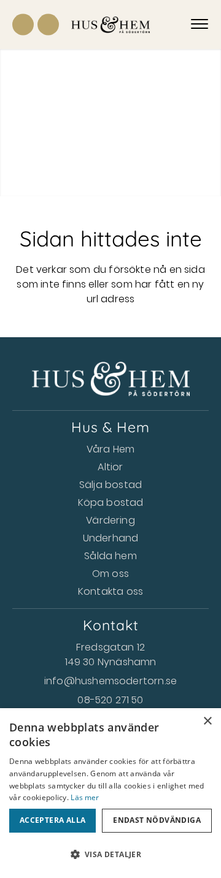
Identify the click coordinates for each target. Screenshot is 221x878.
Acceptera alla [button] (53, 820)
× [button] (207, 721)
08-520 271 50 (110, 700)
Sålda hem (110, 556)
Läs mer (85, 797)
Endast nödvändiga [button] (157, 820)
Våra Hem (110, 449)
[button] (110, 855)
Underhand (111, 538)
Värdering (110, 520)
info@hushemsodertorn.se (110, 681)
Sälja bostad (110, 485)
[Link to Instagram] (48, 25)
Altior (110, 467)
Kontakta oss (110, 591)
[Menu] (199, 24)
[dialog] (110, 793)
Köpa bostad (111, 502)
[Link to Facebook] (23, 25)
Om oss (110, 574)
